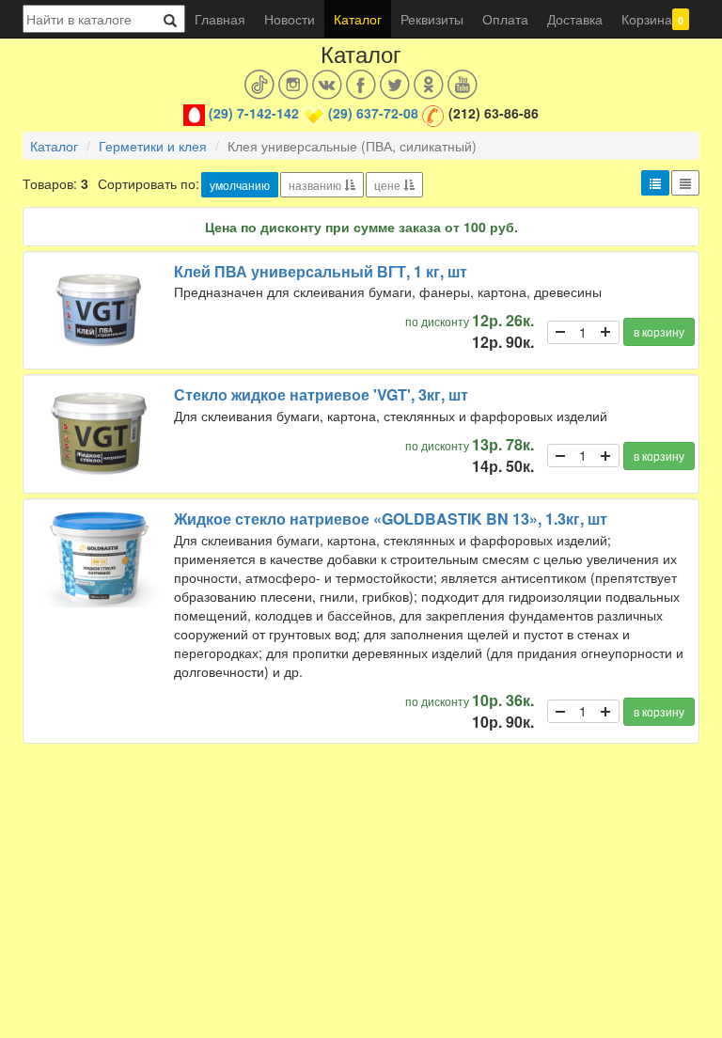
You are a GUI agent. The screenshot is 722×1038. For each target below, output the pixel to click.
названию (316, 185)
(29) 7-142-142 (254, 112)
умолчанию (240, 185)
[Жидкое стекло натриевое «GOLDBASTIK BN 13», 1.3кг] (99, 558)
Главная (220, 18)
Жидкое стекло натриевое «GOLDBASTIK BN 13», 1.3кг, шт (390, 518)
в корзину (659, 331)
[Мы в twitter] (395, 85)
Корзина (652, 18)
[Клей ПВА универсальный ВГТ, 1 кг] (99, 310)
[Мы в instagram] (293, 85)
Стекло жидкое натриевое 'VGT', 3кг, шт (321, 394)
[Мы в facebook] (361, 85)
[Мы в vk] (327, 85)
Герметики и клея (153, 145)
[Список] (655, 183)
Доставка (575, 18)
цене (388, 185)
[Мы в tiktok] (259, 85)
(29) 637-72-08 (373, 112)
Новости (289, 18)
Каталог (358, 18)
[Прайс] (685, 183)
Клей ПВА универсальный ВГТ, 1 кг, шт (320, 271)
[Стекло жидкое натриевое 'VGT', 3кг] (99, 434)
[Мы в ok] (429, 85)
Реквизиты (431, 18)
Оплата (505, 18)
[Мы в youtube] (462, 85)
